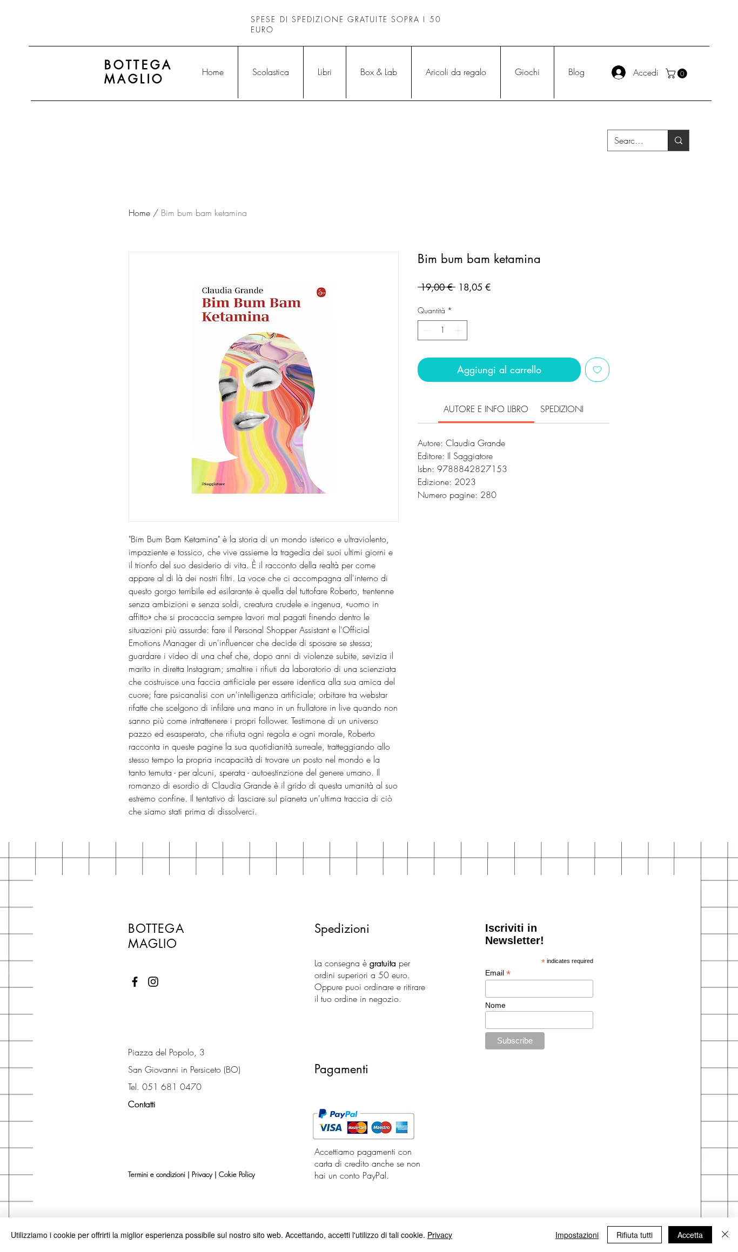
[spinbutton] (442, 330)
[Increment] (459, 330)
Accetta (690, 1234)
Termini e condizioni (156, 1174)
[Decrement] (426, 330)
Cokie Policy (237, 1174)
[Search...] (678, 140)
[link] (486, 409)
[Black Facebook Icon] (135, 981)
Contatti (142, 1104)
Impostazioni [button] (577, 1234)
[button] (677, 73)
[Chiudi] (725, 1234)
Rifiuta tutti (634, 1234)
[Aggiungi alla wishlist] (597, 370)
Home (139, 213)
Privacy (202, 1174)
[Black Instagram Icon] (153, 981)
